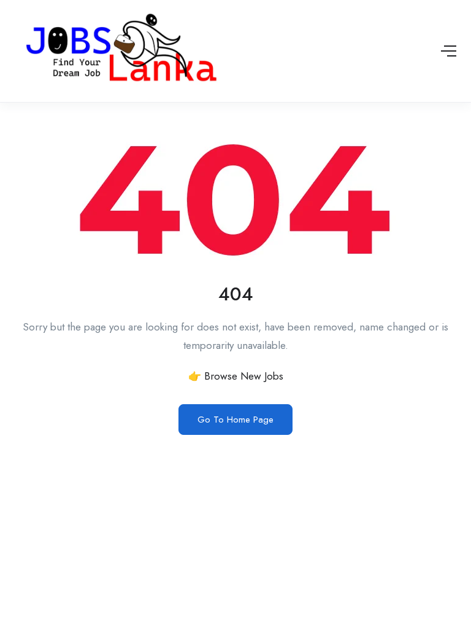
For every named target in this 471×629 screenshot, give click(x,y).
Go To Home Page (235, 419)
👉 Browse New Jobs (235, 376)
